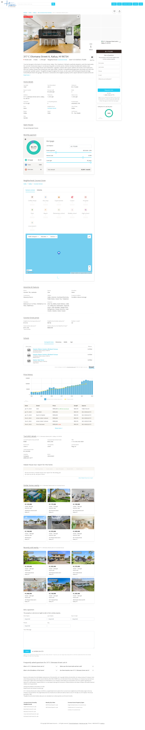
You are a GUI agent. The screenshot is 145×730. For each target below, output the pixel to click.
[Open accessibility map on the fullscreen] (89, 236)
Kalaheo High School (38, 360)
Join (141, 4)
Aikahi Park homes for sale (30, 706)
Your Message (27, 629)
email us (102, 723)
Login (135, 4)
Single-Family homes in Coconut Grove (77, 705)
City (48, 622)
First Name (26, 616)
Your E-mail (74, 616)
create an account (52, 34)
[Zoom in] (89, 266)
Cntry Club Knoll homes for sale (31, 714)
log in (44, 34)
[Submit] (53, 4)
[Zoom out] (89, 269)
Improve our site (83, 723)
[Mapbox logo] (29, 272)
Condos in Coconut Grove (74, 710)
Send (27, 651)
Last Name (50, 616)
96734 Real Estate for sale (52, 707)
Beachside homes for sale (30, 709)
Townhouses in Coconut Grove (75, 707)
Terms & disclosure (73, 723)
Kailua (30, 184)
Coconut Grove (62, 59)
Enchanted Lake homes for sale (31, 716)
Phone (25, 622)
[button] (33, 236)
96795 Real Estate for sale (52, 705)
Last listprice (49, 145)
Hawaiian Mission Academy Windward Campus (45, 349)
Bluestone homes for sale (30, 711)
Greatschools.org (71, 367)
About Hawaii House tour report (86, 477)
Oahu (25, 184)
